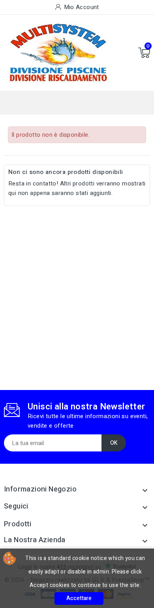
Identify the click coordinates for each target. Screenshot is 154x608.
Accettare (79, 598)
